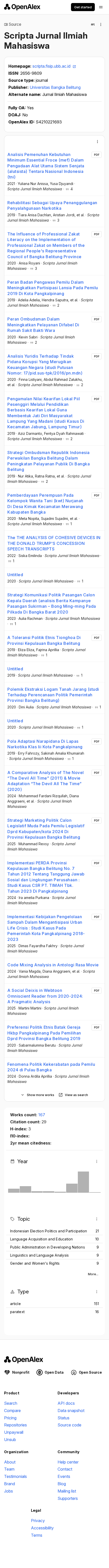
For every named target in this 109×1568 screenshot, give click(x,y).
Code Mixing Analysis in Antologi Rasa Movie (53, 964)
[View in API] (93, 24)
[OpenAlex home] (22, 7)
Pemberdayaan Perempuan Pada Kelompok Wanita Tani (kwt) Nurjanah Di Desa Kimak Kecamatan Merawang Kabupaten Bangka (45, 504)
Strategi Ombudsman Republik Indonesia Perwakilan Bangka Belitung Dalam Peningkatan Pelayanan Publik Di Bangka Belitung (48, 461)
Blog (62, 1483)
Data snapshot (71, 1410)
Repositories (15, 1424)
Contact (65, 1469)
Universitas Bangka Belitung (55, 87)
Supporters (68, 1498)
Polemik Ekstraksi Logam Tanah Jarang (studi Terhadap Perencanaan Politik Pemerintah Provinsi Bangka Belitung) (53, 695)
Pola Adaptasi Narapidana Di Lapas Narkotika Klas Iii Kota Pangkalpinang (45, 744)
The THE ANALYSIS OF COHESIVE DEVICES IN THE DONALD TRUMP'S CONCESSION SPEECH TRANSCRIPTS (54, 543)
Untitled (15, 574)
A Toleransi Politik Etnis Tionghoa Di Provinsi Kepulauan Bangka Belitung (44, 640)
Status (63, 1417)
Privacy (38, 1520)
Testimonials (15, 1476)
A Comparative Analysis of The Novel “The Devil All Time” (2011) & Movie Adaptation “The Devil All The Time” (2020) (45, 781)
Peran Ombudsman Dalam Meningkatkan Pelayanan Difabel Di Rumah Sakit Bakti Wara (43, 324)
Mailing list (67, 1491)
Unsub (10, 1439)
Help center (68, 1462)
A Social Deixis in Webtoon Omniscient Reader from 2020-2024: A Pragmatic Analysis (45, 996)
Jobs (8, 1491)
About (9, 1462)
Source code (69, 1424)
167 (41, 1114)
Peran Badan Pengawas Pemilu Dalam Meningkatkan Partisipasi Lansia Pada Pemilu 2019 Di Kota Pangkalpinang (52, 288)
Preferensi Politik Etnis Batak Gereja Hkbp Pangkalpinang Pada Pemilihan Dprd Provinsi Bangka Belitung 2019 (44, 1033)
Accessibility (42, 1527)
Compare (12, 1410)
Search (10, 1403)
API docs (66, 1403)
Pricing (10, 1417)
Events (64, 1476)
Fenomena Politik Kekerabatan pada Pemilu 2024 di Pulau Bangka (51, 1067)
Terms (36, 1535)
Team (9, 1469)
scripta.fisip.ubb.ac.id (51, 66)
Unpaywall (13, 1432)
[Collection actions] (101, 24)
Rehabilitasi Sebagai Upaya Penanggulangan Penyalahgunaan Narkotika (52, 205)
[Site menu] (101, 7)
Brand (9, 1483)
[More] (98, 142)
